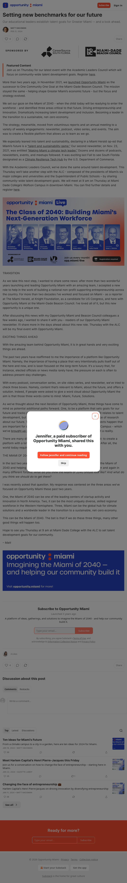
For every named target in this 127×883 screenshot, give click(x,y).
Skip (63, 463)
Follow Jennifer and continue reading (63, 455)
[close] (95, 416)
